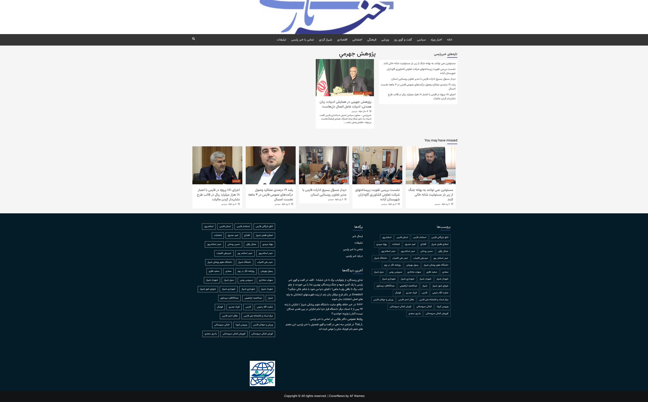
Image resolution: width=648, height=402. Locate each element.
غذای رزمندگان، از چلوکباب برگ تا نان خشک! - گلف (336, 280)
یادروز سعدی (415, 313)
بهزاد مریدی (381, 244)
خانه (449, 39)
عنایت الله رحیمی (440, 293)
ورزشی (385, 39)
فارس (424, 293)
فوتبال (398, 293)
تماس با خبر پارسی (302, 39)
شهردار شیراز (425, 279)
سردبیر (354, 111)
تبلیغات (281, 39)
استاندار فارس (419, 237)
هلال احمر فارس (406, 300)
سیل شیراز (379, 272)
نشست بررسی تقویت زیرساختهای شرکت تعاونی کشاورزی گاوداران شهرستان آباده (421, 71)
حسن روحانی (426, 251)
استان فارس (402, 237)
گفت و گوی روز (403, 39)
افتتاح (423, 244)
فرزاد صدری (411, 293)
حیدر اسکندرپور (388, 251)
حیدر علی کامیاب (400, 258)
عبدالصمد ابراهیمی (408, 286)
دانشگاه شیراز (380, 258)
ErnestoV (357, 295)
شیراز (424, 286)
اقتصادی (342, 39)
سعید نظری (431, 272)
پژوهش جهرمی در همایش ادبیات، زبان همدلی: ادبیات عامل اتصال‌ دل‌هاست (345, 104)
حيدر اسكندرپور (408, 251)
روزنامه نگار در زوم (392, 265)
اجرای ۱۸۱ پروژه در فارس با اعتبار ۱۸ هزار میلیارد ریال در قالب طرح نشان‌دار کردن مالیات (422, 97)
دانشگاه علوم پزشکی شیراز (436, 265)
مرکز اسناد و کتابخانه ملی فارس (433, 300)
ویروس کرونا (442, 307)
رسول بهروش (412, 265)
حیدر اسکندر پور (440, 258)
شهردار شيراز (442, 279)
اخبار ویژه (436, 39)
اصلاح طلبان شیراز (439, 244)
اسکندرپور (386, 237)
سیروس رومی (395, 272)
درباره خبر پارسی (354, 256)
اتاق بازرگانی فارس (439, 237)
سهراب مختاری (414, 272)
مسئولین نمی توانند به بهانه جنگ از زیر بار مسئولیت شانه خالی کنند (419, 64)
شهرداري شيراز (407, 279)
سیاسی (421, 39)
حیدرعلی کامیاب (420, 258)
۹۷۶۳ (360, 305)
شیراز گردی (325, 39)
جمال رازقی (443, 251)
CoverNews (337, 396)
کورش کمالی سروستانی (400, 307)
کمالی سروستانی (424, 307)
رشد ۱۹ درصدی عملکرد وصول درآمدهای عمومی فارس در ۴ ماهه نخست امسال (418, 87)
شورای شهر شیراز (440, 286)
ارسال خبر (357, 236)
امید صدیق (410, 244)
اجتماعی (357, 39)
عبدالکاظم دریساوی (385, 286)
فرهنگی (371, 39)
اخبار (344, 181)
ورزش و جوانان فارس (383, 300)
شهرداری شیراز (389, 279)
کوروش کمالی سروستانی (437, 313)
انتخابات (396, 244)
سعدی (445, 272)
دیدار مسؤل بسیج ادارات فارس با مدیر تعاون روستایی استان (423, 79)
